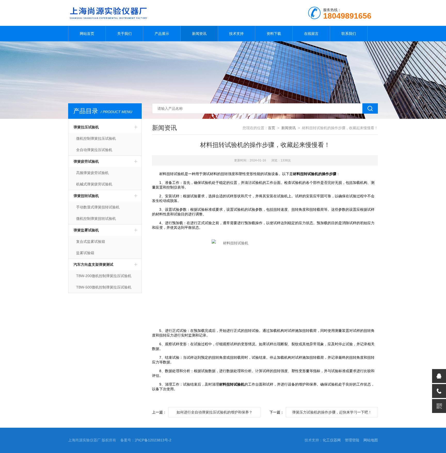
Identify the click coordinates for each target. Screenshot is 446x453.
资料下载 (274, 34)
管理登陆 (352, 440)
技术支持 (236, 34)
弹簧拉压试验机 (86, 127)
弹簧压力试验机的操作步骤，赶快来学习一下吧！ (332, 412)
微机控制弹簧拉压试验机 (96, 138)
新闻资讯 (199, 34)
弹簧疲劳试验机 (86, 161)
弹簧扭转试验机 (86, 196)
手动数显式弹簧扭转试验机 (98, 207)
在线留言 (311, 34)
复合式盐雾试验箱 (90, 241)
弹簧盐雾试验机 (86, 230)
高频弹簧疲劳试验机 (92, 173)
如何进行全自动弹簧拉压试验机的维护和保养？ (214, 412)
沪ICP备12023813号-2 (153, 440)
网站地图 (370, 440)
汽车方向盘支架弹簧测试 (93, 264)
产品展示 (162, 34)
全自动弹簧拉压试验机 (94, 150)
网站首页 (87, 34)
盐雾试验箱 (85, 253)
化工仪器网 (332, 440)
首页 (271, 128)
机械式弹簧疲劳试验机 (94, 184)
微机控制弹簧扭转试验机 (96, 218)
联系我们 (348, 34)
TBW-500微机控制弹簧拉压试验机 (103, 287)
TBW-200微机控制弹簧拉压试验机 (103, 276)
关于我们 (124, 34)
